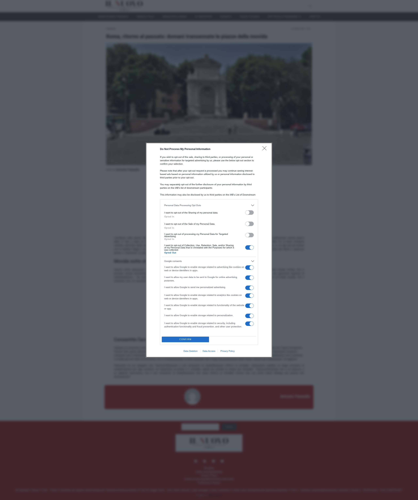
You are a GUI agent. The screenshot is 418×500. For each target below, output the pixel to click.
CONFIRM (185, 339)
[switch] (249, 212)
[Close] (265, 149)
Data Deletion (191, 351)
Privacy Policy (227, 351)
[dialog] (209, 250)
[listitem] (209, 205)
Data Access (209, 351)
